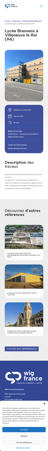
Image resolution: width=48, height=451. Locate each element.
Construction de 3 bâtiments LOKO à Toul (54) (22, 294)
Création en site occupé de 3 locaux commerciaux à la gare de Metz (21, 332)
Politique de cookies (23, 448)
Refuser (24, 436)
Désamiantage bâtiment (32, 21)
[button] (44, 403)
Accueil (7, 21)
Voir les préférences (24, 442)
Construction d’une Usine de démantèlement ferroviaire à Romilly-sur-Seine (23, 255)
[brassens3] (24, 101)
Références (16, 21)
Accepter (24, 430)
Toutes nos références (22, 349)
